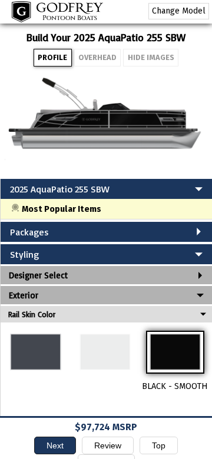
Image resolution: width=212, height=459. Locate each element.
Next (55, 445)
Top (158, 445)
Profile (52, 57)
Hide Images (151, 57)
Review (107, 445)
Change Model (179, 11)
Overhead (97, 57)
